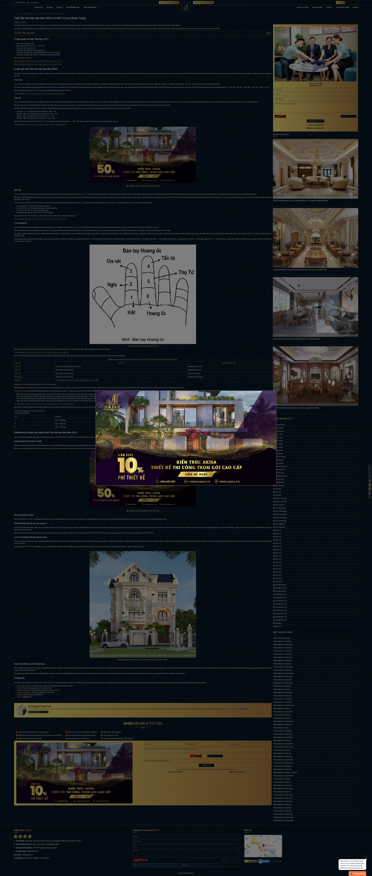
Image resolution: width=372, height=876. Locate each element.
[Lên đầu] (366, 856)
